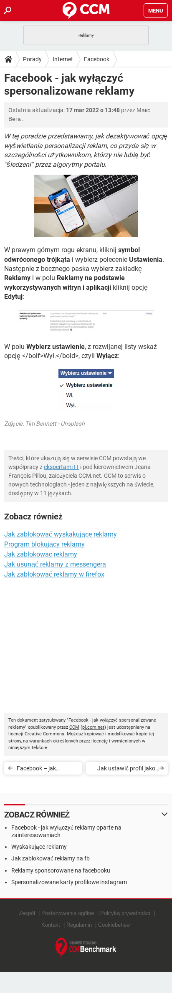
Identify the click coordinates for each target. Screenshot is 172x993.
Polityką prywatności (125, 913)
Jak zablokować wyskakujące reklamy (60, 534)
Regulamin (79, 925)
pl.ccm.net (93, 727)
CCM (74, 727)
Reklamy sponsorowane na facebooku (60, 870)
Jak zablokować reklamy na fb (50, 858)
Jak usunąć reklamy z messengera (55, 564)
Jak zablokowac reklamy (40, 554)
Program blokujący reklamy (44, 544)
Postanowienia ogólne (67, 913)
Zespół (27, 913)
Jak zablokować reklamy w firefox (54, 574)
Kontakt (50, 925)
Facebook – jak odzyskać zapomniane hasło (46, 770)
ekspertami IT (61, 467)
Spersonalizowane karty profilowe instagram (69, 882)
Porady (32, 59)
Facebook (96, 59)
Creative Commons (44, 734)
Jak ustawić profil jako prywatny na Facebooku (124, 770)
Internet (63, 59)
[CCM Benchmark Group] (86, 948)
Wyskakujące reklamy (39, 846)
